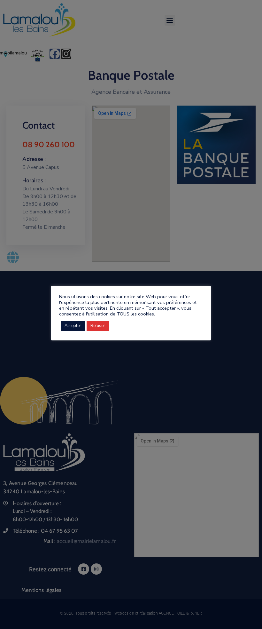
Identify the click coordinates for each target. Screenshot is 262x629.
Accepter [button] (73, 326)
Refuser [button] (97, 326)
